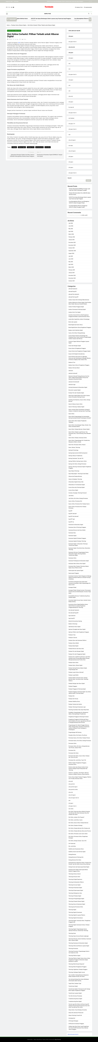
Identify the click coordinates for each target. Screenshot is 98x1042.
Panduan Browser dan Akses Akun (76, 648)
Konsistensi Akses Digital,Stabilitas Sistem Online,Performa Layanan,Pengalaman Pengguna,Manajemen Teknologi (78, 606)
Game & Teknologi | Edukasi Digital (76, 406)
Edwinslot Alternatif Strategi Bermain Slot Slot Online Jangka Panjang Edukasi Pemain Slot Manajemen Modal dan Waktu (79, 378)
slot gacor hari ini (72, 41)
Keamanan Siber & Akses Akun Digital (77, 563)
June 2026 (71, 226)
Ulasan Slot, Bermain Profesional (76, 1012)
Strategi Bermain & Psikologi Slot (76, 857)
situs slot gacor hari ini (74, 797)
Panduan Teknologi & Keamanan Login (77, 707)
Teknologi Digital (72, 909)
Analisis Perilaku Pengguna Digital (76, 306)
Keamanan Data (72, 532)
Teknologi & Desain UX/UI (74, 876)
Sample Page (47, 13)
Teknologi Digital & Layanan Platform (77, 915)
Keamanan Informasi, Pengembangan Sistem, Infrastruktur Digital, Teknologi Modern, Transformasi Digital (79, 554)
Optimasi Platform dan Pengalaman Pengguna (79, 632)
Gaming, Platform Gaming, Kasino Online (78, 461)
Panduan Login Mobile (73, 675)
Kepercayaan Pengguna (74, 573)
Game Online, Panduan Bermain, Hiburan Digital (79, 429)
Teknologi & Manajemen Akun (75, 893)
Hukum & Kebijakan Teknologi (75, 479)
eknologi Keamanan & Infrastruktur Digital (78, 387)
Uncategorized (72, 1018)
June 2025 (71, 259)
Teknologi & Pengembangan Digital (76, 898)
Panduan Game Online (73, 662)
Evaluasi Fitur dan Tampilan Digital (76, 392)
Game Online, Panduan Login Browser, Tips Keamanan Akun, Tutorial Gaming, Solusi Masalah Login (80, 433)
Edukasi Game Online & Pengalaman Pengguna (79, 365)
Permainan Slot (72, 750)
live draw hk (71, 107)
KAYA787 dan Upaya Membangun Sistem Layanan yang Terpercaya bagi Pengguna (27, 18)
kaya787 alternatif (73, 513)
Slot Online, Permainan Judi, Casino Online (78, 833)
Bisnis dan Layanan (73, 322)
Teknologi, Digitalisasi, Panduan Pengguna (78, 969)
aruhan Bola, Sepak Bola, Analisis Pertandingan (79, 319)
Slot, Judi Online (72, 846)
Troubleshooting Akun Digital (75, 1001)
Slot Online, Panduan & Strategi (75, 825)
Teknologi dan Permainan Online (76, 906)
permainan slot (39, 147)
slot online (47, 147)
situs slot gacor (72, 140)
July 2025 (71, 256)
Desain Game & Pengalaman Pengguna (77, 348)
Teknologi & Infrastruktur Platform (76, 882)
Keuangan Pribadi (72, 587)
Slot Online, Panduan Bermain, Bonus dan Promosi (80, 831)
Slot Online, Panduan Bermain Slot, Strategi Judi (79, 828)
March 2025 (71, 267)
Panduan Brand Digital (73, 645)
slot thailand (71, 118)
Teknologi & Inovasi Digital (74, 885)
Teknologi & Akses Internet (75, 873)
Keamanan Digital (72, 535)
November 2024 (72, 278)
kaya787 (70, 510)
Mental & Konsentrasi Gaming (75, 621)
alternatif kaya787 (73, 291)
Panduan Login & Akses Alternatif (76, 672)
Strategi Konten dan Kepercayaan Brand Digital (79, 867)
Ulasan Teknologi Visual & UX (75, 1015)
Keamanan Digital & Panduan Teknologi (77, 541)
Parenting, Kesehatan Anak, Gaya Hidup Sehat (79, 709)
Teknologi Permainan (73, 948)
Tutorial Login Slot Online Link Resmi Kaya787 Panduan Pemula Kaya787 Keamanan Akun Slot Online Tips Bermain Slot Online (79, 1006)
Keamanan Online (72, 558)
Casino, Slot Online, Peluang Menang (77, 333)
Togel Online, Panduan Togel (75, 983)
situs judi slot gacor (73, 786)
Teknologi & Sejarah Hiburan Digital (76, 901)
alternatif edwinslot (73, 288)
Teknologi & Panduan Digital (75, 896)
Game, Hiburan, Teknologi (74, 447)
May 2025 (71, 261)
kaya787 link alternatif (73, 516)
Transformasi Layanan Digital (75, 993)
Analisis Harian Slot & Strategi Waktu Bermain (79, 299)
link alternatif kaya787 (73, 612)
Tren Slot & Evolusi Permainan (75, 996)
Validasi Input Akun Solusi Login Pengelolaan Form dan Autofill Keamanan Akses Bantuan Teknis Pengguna (79, 1028)
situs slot (71, 96)
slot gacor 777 (72, 123)
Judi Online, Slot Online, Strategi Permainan (78, 498)
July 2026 (71, 223)
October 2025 (72, 248)
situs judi (71, 781)
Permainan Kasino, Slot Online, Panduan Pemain (79, 737)
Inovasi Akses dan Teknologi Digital (77, 487)
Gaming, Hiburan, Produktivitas (75, 455)
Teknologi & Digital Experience (75, 879)
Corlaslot (14, 147)
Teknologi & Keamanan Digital (75, 887)
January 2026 (71, 239)
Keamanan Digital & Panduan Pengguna (77, 538)
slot (19, 42)
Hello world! (84, 215)
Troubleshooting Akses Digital (75, 998)
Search (69, 178)
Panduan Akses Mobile (74, 643)
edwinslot (71, 370)
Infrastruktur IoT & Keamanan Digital (77, 484)
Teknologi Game (72, 933)
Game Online (71, 413)
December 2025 (72, 242)
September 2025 (72, 250)
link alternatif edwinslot (74, 610)
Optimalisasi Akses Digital (74, 626)
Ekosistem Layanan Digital (74, 390)
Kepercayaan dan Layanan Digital (76, 570)
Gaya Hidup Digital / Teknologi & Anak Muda (78, 473)
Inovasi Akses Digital (73, 490)
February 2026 (72, 237)
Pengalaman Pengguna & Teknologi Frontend (78, 716)
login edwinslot (72, 615)
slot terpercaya (72, 843)
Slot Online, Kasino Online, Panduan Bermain (78, 822)
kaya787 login (72, 519)
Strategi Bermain (72, 854)
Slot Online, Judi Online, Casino (75, 820)
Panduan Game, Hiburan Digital (14, 30)
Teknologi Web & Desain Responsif (76, 964)
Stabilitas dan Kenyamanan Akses (76, 849)
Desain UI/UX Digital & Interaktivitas (77, 354)
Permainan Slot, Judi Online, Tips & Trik (77, 760)
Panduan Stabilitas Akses (74, 701)
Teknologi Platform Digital (74, 955)
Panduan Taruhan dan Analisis (75, 704)
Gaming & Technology (73, 450)
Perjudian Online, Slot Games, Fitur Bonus (78, 735)
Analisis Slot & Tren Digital (74, 312)
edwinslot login (72, 384)
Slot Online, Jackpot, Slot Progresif (76, 817)
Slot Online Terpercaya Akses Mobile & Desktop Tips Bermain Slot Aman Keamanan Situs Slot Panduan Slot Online (79, 813)
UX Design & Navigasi (73, 1021)
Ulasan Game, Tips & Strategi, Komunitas (78, 1009)
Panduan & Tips (72, 634)
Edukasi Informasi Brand (74, 367)
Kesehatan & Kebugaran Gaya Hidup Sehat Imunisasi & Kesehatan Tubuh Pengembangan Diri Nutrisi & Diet (80, 583)
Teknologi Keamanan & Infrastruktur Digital (78, 943)
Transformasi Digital (73, 986)
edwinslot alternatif (73, 373)
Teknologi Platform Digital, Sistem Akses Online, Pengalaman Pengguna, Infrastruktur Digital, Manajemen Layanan (79, 960)
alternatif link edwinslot (74, 294)
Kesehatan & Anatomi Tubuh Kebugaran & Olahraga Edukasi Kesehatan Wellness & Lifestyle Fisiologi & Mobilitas (80, 577)
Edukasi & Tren (72, 362)
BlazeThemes (58, 1039)
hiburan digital (21, 147)
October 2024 (72, 280)
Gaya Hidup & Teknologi (74, 471)
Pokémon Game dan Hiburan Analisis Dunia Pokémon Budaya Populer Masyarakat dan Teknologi (78, 768)
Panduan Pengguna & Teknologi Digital (77, 689)
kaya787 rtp (71, 521)
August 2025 (71, 253)
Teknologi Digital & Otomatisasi (76, 917)
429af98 (10, 39)
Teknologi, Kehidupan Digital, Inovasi (77, 972)
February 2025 (72, 270)
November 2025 (72, 245)
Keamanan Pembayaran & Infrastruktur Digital (79, 560)
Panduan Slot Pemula (73, 698)
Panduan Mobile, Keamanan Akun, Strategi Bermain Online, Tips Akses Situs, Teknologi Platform (78, 679)
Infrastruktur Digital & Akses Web (76, 481)
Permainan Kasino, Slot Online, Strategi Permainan (80, 740)
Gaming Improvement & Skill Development (78, 453)
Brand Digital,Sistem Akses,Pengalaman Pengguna (80, 327)
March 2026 (71, 234)
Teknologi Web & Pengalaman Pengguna (77, 966)
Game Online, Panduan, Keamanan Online (78, 437)
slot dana (71, 145)
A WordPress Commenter (74, 215)
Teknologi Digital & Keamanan (75, 912)
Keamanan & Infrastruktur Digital (76, 524)
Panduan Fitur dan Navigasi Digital (76, 651)
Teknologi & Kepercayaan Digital (76, 890)
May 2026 (71, 228)
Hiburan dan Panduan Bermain (75, 476)
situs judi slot (72, 784)
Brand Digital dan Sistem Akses (76, 324)
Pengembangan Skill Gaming (75, 732)
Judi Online (71, 495)
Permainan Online (72, 743)
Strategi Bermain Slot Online (75, 860)
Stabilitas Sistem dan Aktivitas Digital (77, 851)
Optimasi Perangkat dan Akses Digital (77, 629)
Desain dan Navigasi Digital (75, 345)
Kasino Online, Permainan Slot (75, 501)
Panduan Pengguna (73, 686)
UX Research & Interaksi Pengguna (76, 1023)
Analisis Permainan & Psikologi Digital (77, 309)
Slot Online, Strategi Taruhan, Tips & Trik (77, 840)
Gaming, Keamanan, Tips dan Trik (76, 458)
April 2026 (71, 231)
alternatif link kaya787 (73, 297)
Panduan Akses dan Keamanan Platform (77, 640)
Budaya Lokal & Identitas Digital (76, 330)
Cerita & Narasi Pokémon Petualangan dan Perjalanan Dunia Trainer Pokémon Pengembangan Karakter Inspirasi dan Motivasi (80, 337)
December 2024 (72, 275)
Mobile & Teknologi (73, 623)
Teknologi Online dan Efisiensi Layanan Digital (79, 945)
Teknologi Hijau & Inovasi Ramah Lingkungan (79, 936)
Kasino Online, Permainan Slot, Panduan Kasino (79, 504)
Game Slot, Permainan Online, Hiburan (77, 444)
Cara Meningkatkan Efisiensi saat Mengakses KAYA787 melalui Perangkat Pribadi (65, 1)
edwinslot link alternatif (74, 381)
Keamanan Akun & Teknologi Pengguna (77, 527)
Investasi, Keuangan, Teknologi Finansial (78, 493)
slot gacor (71, 58)
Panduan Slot (30, 147)
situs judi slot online (73, 789)
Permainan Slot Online (73, 753)
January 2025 (71, 272)
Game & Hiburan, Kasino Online (75, 404)
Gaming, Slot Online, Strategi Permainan (77, 464)
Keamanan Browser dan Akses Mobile (77, 530)
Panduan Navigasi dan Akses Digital (77, 683)
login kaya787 (72, 618)
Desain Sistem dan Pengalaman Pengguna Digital (79, 351)
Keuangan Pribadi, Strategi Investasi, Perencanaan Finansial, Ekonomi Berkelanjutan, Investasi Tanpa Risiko (80, 592)
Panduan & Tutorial (73, 637)
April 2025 (71, 264)
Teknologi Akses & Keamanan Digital (77, 904)
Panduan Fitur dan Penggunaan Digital (77, 654)
